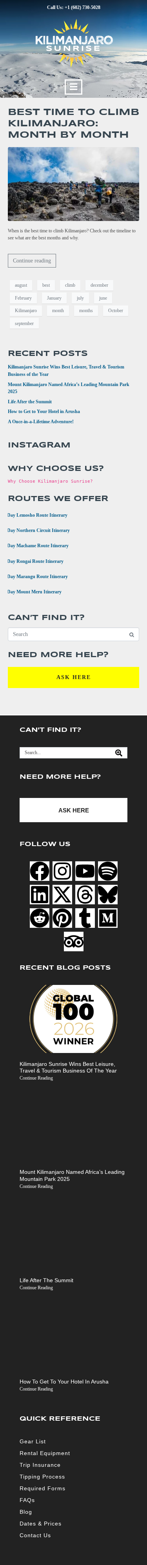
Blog (26, 1512)
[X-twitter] (62, 894)
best (46, 285)
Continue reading (32, 261)
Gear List (33, 1441)
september (24, 323)
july (80, 298)
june (103, 298)
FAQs (27, 1500)
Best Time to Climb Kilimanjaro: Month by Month (73, 124)
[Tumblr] (85, 918)
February (23, 298)
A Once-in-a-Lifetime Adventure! (41, 421)
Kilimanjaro (26, 310)
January (54, 298)
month (58, 310)
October (115, 310)
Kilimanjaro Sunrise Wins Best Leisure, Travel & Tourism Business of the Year (68, 1067)
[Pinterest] (62, 918)
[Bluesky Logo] (108, 894)
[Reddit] (39, 918)
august (21, 285)
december (99, 285)
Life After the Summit (30, 401)
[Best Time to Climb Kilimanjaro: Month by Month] (73, 183)
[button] (73, 87)
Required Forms (42, 1488)
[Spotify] (108, 871)
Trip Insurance (40, 1465)
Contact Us (35, 1535)
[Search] (119, 752)
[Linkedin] (39, 894)
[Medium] (108, 918)
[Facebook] (39, 871)
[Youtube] (85, 871)
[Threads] (85, 894)
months (86, 310)
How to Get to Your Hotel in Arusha (44, 411)
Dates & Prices (41, 1523)
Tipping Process (42, 1476)
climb (70, 285)
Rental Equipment (45, 1453)
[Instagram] (62, 871)
